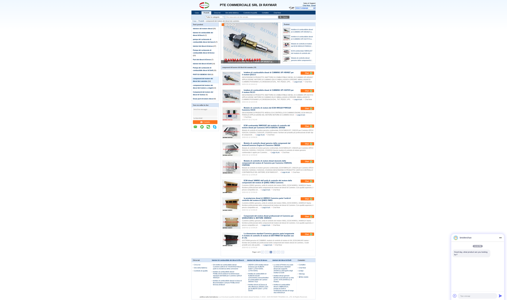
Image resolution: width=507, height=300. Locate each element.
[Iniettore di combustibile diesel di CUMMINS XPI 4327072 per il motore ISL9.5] (286, 38)
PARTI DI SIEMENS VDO (202, 74)
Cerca (285, 17)
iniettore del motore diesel (202, 29)
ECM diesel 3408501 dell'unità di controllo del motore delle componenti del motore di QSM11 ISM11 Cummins (267, 182)
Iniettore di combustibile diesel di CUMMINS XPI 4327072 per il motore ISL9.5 (302, 38)
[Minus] (500, 237)
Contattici (265, 13)
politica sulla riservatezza (209, 297)
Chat (307, 73)
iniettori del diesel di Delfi (202, 64)
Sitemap (302, 274)
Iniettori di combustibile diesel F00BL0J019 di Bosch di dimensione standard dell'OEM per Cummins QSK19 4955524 (227, 275)
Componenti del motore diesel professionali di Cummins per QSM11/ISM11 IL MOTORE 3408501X (268, 217)
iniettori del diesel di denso (203, 46)
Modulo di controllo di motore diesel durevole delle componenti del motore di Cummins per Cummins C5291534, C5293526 (267, 163)
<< (267, 252)
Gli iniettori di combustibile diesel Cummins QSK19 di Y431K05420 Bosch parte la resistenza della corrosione (227, 267)
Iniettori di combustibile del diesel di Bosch (228, 260)
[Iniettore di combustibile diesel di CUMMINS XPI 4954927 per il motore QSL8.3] (286, 31)
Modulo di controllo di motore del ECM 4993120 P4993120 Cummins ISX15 (301, 45)
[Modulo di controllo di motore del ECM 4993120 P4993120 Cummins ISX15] (286, 45)
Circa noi (217, 13)
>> (278, 252)
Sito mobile (304, 277)
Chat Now (306, 5)
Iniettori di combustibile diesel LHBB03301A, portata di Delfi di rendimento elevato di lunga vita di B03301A (284, 289)
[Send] (500, 296)
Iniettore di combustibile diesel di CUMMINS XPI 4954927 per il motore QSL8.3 (251, 62)
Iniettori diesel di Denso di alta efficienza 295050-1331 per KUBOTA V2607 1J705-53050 (258, 288)
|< (262, 252)
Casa (197, 13)
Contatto (206, 122)
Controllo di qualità (250, 13)
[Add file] (455, 296)
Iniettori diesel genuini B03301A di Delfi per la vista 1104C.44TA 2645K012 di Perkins (284, 279)
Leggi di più (298, 82)
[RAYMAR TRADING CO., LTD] (205, 5)
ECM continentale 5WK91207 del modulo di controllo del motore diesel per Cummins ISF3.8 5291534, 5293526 (301, 52)
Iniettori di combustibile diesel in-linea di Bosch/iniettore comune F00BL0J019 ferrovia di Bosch (227, 283)
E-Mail (301, 271)
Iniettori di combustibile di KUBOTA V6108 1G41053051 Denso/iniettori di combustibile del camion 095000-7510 (258, 278)
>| (282, 252)
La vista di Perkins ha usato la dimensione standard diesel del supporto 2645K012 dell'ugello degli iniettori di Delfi (283, 269)
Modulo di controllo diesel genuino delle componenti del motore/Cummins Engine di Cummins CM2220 (302, 59)
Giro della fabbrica (232, 13)
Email (313, 5)
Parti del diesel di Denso (202, 60)
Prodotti (206, 13)
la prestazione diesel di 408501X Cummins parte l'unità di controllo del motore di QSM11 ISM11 (266, 199)
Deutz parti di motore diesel (203, 99)
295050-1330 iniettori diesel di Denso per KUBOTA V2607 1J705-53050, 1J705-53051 (258, 268)
